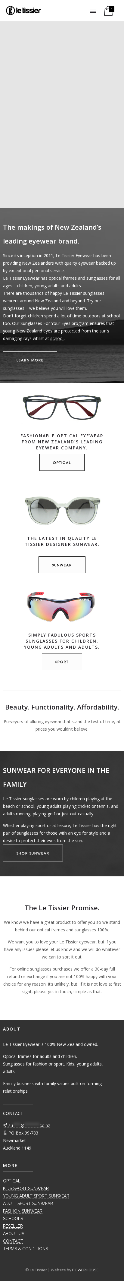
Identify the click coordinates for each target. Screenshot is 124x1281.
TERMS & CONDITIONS (25, 1248)
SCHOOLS (13, 1218)
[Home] (23, 13)
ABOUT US (13, 1233)
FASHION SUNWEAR (22, 1211)
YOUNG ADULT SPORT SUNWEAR (36, 1196)
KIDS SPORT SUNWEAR (26, 1188)
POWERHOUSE (85, 1270)
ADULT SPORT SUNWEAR (28, 1203)
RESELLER (13, 1226)
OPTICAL (11, 1181)
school (57, 338)
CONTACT (13, 1241)
